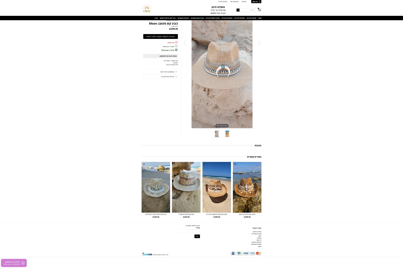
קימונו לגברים (251, 18)
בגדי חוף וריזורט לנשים (168, 18)
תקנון (259, 246)
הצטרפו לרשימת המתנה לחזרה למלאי (160, 36)
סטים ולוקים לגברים (213, 18)
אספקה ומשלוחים (256, 244)
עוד (156, 18)
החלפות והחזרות (256, 242)
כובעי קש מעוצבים (197, 18)
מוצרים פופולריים (256, 234)
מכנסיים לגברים (227, 18)
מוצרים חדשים (257, 232)
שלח (197, 236)
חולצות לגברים (222, 2)
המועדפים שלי (234, 2)
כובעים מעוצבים (183, 18)
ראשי (260, 18)
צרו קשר (255, 2)
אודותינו (244, 2)
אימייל (198, 228)
